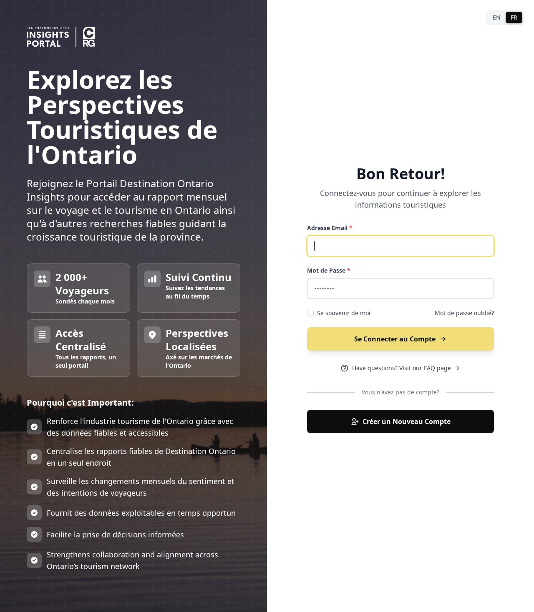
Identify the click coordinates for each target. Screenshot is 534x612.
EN (497, 17)
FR (514, 17)
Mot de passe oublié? (464, 313)
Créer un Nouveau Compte (407, 421)
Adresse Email (330, 228)
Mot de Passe (328, 270)
